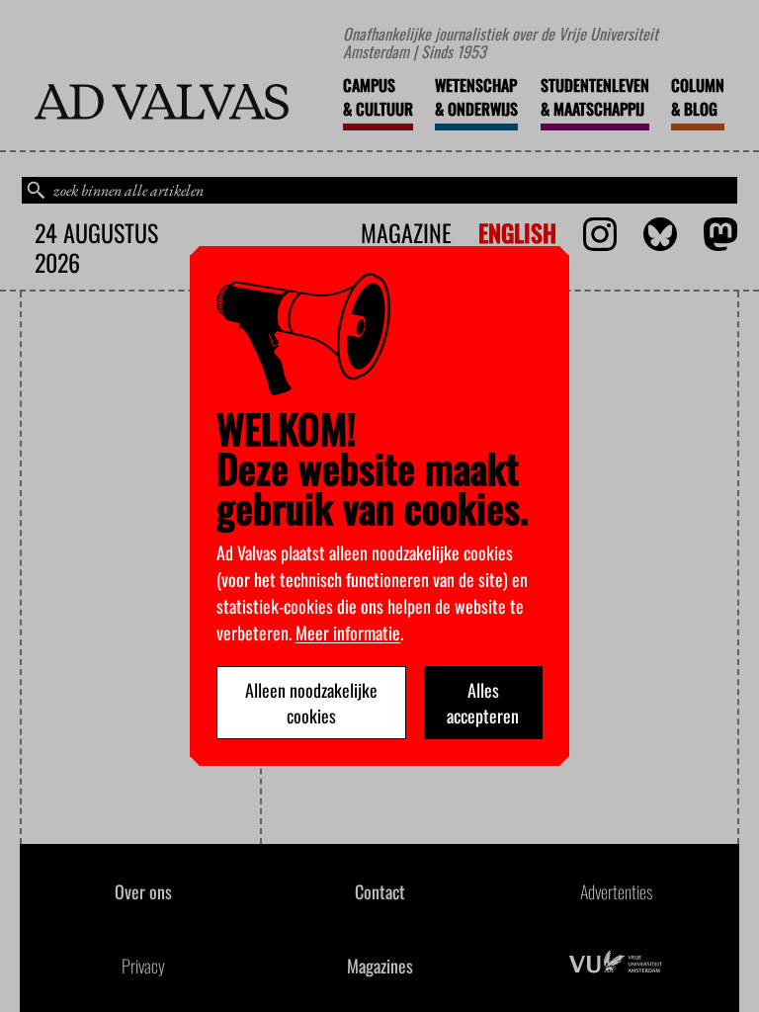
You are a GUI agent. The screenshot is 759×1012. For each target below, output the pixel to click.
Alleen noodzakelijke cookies (311, 702)
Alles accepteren (483, 702)
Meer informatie (347, 632)
